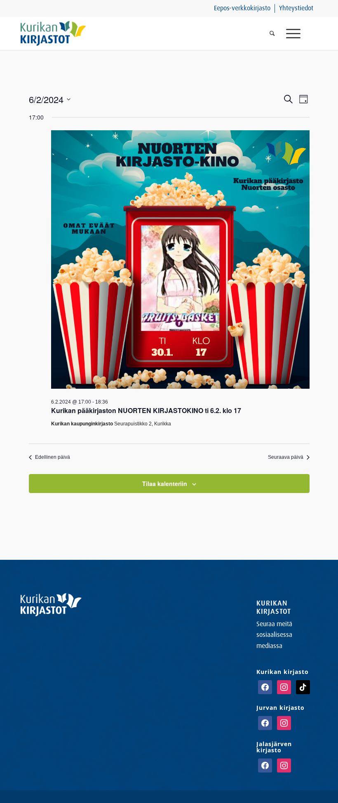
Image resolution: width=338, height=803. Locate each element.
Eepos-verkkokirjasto (242, 8)
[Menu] (298, 33)
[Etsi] (272, 33)
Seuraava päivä (285, 457)
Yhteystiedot (296, 8)
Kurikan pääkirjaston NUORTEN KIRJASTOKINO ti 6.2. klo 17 (146, 410)
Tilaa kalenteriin (164, 483)
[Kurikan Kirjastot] (53, 33)
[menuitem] (242, 8)
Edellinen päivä (52, 457)
